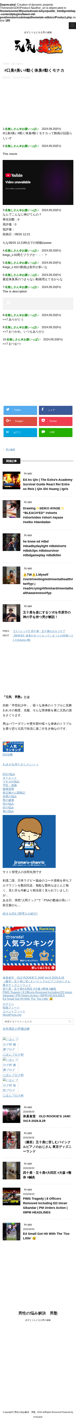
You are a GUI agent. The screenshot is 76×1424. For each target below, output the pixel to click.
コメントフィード (14, 1011)
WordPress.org (12, 1014)
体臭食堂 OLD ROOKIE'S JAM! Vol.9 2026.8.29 (33, 977)
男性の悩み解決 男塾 (38, 1313)
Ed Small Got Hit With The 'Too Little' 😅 (28, 998)
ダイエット (10, 777)
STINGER (37, 1417)
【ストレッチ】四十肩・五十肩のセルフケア (38, 631)
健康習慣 (8, 788)
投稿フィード (11, 1007)
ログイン (8, 1003)
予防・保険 (10, 785)
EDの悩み (9, 774)
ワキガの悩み (11, 781)
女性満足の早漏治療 (16, 1029)
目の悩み (8, 807)
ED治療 (8, 754)
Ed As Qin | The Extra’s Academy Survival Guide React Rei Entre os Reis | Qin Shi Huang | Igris (47, 484)
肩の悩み (8, 811)
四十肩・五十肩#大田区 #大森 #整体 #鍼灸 (29, 988)
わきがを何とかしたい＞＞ (21, 764)
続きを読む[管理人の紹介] (20, 913)
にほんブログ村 (13, 1054)
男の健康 (10, 449)
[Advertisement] (38, 102)
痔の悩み (8, 803)
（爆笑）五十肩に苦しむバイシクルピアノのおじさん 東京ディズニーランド (47, 1146)
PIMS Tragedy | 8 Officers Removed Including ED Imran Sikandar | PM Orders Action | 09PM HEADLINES (37, 994)
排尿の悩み (10, 796)
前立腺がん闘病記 (14, 792)
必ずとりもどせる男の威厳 (38, 1320)
